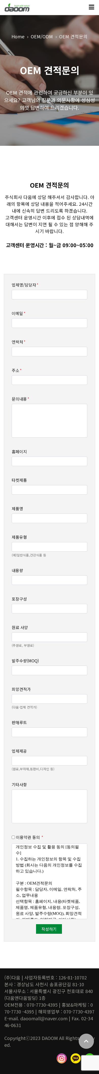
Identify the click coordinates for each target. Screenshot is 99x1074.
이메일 (18, 313)
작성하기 (49, 929)
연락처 (18, 342)
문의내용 (20, 399)
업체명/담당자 (25, 285)
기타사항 (19, 784)
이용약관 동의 (29, 837)
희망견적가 (21, 689)
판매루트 (19, 722)
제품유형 (19, 537)
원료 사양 (20, 627)
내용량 (17, 570)
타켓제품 (19, 480)
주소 (17, 370)
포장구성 (19, 599)
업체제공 (19, 751)
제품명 (17, 508)
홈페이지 (19, 451)
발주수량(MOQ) (25, 661)
